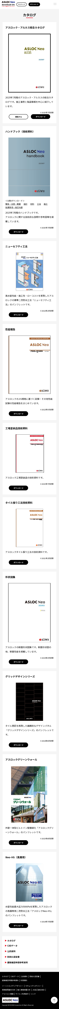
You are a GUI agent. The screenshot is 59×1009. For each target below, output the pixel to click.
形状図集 (10, 577)
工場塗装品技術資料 (16, 428)
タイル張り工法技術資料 (19, 502)
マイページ (21, 4)
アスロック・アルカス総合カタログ (25, 27)
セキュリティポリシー (33, 986)
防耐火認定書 (13, 956)
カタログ (5, 976)
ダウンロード (34, 4)
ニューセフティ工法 (16, 246)
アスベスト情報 (7, 994)
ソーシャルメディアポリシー (12, 986)
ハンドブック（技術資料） (20, 131)
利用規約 (24, 980)
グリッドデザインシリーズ (20, 676)
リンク (33, 994)
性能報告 (10, 329)
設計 (25, 204)
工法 (39, 204)
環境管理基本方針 (8, 990)
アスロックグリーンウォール (21, 759)
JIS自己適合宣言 (39, 990)
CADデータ (12, 945)
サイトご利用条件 (22, 994)
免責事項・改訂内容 (14, 207)
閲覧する (18, 117)
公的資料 (11, 951)
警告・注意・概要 (13, 204)
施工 (46, 204)
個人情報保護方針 (23, 990)
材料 (32, 204)
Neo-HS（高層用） (16, 857)
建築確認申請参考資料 (17, 962)
